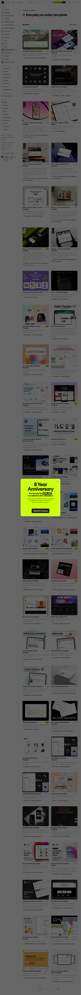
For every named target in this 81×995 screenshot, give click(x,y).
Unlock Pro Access (40, 511)
